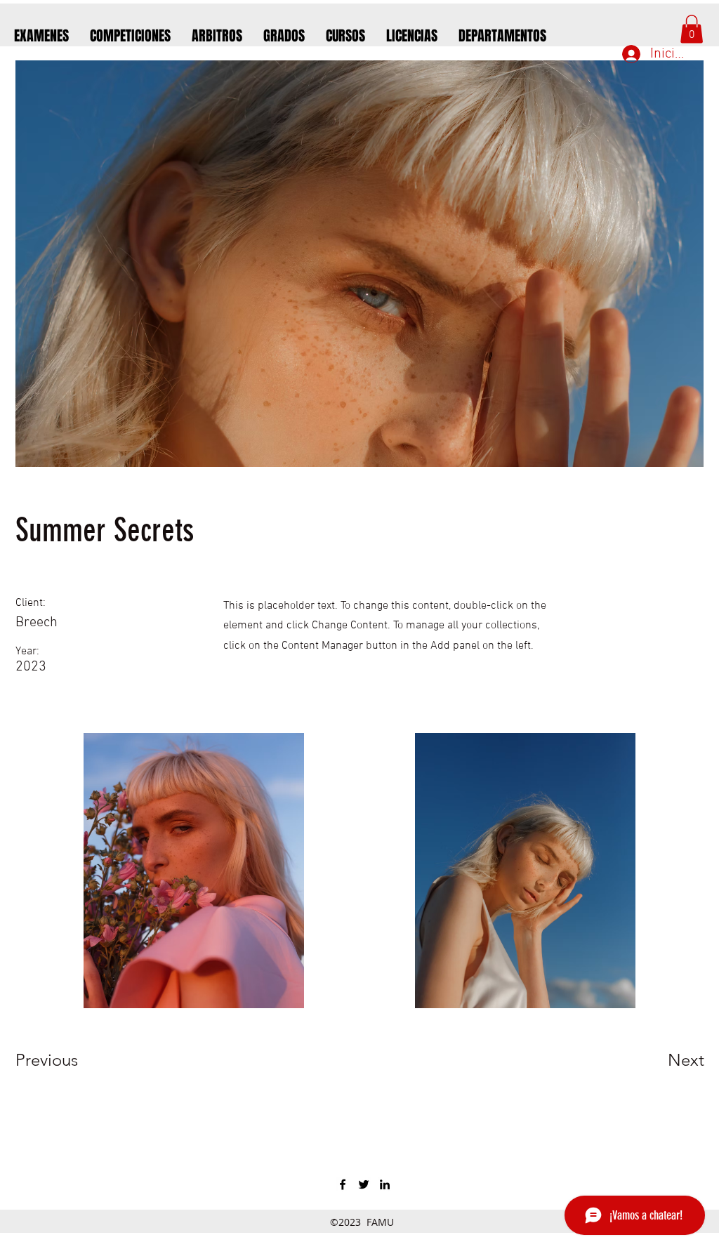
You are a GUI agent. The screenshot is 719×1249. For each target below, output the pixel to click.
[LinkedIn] (385, 1184)
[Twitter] (364, 1184)
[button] (692, 29)
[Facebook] (343, 1184)
